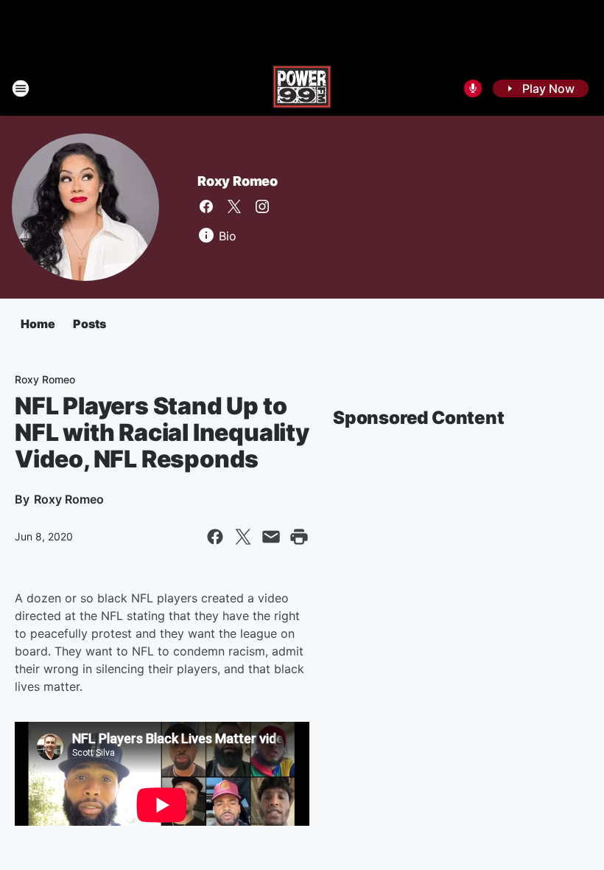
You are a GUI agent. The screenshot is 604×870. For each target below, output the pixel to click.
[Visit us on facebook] (206, 206)
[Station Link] (302, 88)
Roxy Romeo (237, 181)
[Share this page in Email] (271, 536)
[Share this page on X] (243, 536)
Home (38, 323)
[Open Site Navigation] (20, 88)
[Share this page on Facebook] (215, 536)
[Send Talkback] (473, 88)
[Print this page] (299, 536)
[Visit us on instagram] (262, 206)
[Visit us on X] (234, 206)
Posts (89, 323)
